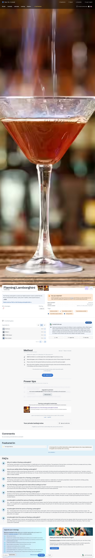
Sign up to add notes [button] (65, 423)
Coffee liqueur (8, 335)
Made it (42, 555)
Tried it (49, 555)
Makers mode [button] (49, 375)
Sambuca (7, 329)
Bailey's (7, 332)
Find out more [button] (47, 394)
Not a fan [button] (86, 337)
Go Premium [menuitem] (38, 6)
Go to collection (51, 452)
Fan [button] (57, 337)
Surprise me (62, 2)
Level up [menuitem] (23, 6)
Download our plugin (55, 540)
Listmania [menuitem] (16, 6)
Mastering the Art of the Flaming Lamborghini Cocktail (44, 407)
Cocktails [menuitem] (9, 6)
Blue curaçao (8, 338)
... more (5, 299)
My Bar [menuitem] (3, 6)
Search (71, 2)
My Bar (71, 297)
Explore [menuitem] (29, 6)
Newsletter (79, 2)
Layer (45, 417)
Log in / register (89, 2)
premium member (13, 534)
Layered (49, 417)
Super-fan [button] (71, 337)
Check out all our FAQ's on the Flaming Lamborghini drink (17, 302)
